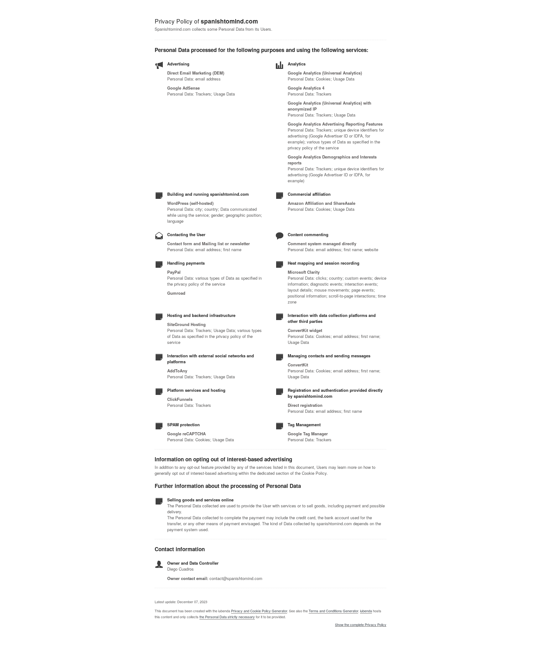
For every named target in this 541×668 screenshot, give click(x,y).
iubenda (366, 610)
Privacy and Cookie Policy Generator (259, 610)
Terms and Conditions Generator (333, 610)
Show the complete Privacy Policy (360, 625)
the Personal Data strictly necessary (227, 616)
